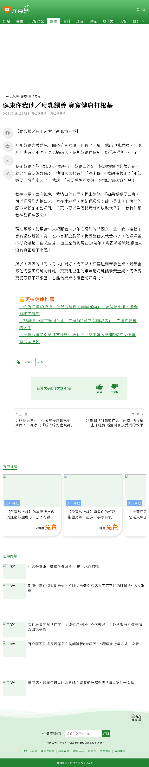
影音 (80, 20)
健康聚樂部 (48, 751)
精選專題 (63, 751)
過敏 (40, 362)
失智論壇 (36, 20)
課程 (93, 20)
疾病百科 (78, 751)
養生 (19, 20)
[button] (143, 21)
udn (5, 96)
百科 (66, 20)
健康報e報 (54, 733)
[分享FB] (7, 132)
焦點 (6, 20)
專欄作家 (120, 751)
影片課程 (12, 503)
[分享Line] (7, 146)
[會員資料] (137, 9)
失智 (123, 20)
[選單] (144, 9)
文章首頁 (105, 751)
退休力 (108, 20)
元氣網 (14, 96)
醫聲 (136, 20)
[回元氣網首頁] (20, 9)
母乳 (28, 362)
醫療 (53, 20)
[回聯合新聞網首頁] (7, 10)
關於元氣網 (30, 751)
